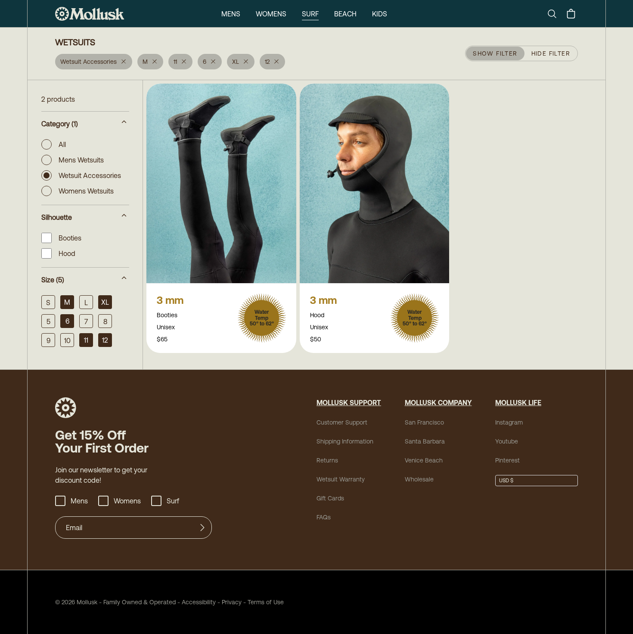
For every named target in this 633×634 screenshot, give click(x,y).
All (62, 144)
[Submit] (202, 527)
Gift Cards (330, 498)
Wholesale (419, 479)
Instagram (509, 422)
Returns (327, 460)
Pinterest (507, 460)
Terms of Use (266, 602)
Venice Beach (424, 460)
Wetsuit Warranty (340, 479)
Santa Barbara (425, 441)
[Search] (555, 14)
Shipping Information (344, 441)
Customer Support (341, 422)
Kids (379, 14)
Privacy (232, 602)
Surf (310, 14)
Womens (271, 14)
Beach (345, 14)
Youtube (506, 441)
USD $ (506, 481)
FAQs (323, 517)
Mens (230, 14)
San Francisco (424, 422)
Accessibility (196, 602)
